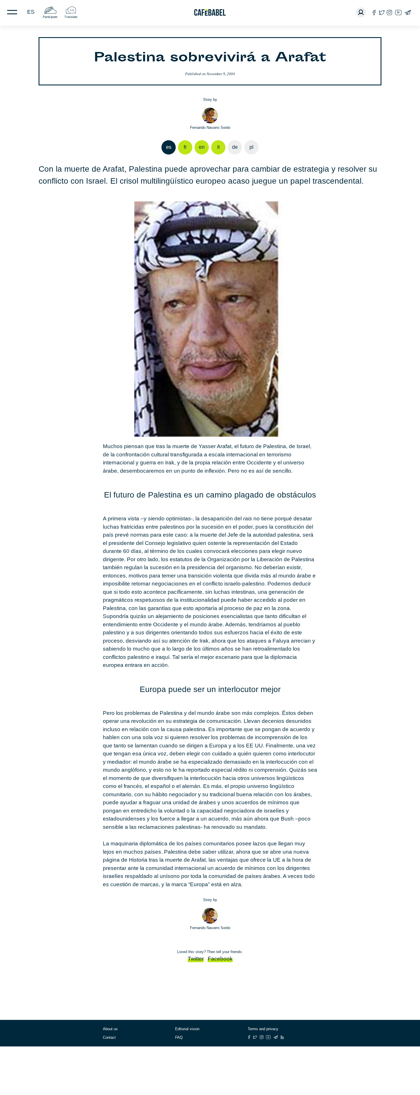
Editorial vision (187, 1029)
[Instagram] (389, 12)
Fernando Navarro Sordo (210, 127)
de (235, 147)
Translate (70, 17)
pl (251, 147)
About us (110, 1029)
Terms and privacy (263, 1029)
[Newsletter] (407, 12)
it (218, 147)
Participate (50, 17)
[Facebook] (374, 12)
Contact (109, 1037)
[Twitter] (382, 12)
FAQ (179, 1037)
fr (185, 147)
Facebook (220, 959)
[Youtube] (398, 12)
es (31, 12)
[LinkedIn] (282, 1037)
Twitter (196, 959)
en (202, 147)
